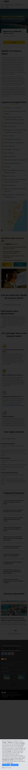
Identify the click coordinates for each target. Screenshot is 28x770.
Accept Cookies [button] (6, 765)
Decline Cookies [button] (14, 765)
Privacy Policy (10, 763)
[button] (6, 768)
